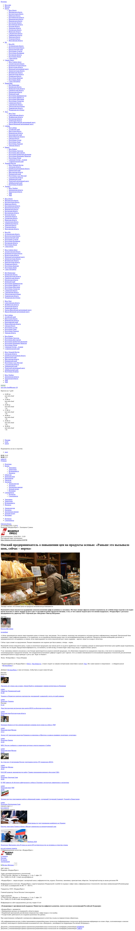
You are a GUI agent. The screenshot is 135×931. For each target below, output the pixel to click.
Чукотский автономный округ (19, 181)
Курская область (14, 26)
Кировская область (15, 87)
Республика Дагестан (16, 151)
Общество (8, 475)
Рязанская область (15, 32)
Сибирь (7, 126)
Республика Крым (15, 56)
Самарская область (15, 103)
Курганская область (15, 119)
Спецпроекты (9, 492)
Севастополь (13, 58)
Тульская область (14, 39)
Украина (11, 701)
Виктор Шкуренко (7, 629)
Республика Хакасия (16, 144)
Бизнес (7, 466)
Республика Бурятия (15, 184)
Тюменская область (15, 120)
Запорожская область (16, 190)
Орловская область (15, 30)
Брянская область (14, 16)
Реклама (7, 440)
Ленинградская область (17, 71)
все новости (5, 808)
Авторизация (5, 861)
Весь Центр (13, 10)
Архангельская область (16, 64)
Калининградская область (17, 65)
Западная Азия (13, 777)
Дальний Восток (10, 163)
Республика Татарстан (16, 101)
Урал (6, 112)
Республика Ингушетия (17, 152)
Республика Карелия (16, 78)
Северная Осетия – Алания (18, 160)
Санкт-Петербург (14, 81)
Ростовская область (15, 55)
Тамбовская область (15, 35)
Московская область (15, 12)
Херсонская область (15, 192)
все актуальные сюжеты (9, 848)
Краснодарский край (16, 49)
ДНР (10, 195)
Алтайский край (14, 129)
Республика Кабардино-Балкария (20, 154)
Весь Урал (12, 113)
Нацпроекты (9, 478)
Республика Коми (15, 80)
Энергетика (13, 469)
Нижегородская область (17, 88)
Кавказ (7, 147)
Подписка (12, 494)
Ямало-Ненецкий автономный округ (21, 124)
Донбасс (7, 186)
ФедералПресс (7, 665)
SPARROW (80, 927)
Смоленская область (15, 33)
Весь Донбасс (13, 188)
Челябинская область (16, 117)
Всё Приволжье (14, 85)
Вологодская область (16, 67)
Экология (8, 480)
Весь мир (8, 5)
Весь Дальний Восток (16, 165)
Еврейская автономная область (19, 168)
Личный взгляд (14, 489)
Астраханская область (16, 46)
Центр (7, 8)
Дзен (85, 664)
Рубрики (4, 461)
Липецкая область (15, 28)
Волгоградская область (16, 48)
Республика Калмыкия (16, 53)
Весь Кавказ (13, 149)
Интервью (12, 491)
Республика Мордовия (16, 99)
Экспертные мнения (15, 487)
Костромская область (16, 24)
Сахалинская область (16, 177)
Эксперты (8, 482)
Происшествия (10, 476)
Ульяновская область (16, 108)
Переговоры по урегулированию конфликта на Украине (46, 823)
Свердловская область (16, 115)
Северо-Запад (9, 60)
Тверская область (14, 37)
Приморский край (15, 174)
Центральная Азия (14, 804)
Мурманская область (16, 72)
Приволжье (8, 83)
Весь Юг (12, 44)
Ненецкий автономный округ (19, 69)
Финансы (12, 473)
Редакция (4, 860)
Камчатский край (14, 170)
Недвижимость (14, 471)
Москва (7, 7)
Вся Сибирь (13, 128)
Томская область (14, 145)
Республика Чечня (15, 158)
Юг (6, 42)
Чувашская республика (16, 110)
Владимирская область (16, 17)
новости (3, 459)
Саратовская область (16, 104)
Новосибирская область (17, 136)
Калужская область (15, 23)
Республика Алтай (15, 140)
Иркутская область (15, 131)
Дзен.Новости (36, 664)
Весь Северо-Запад (15, 62)
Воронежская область (16, 19)
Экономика (12, 468)
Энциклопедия (14, 484)
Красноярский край (15, 135)
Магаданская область (16, 172)
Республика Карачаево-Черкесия (20, 156)
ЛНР (10, 193)
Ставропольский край (16, 161)
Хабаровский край (15, 179)
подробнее (4, 632)
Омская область (14, 138)
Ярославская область (16, 40)
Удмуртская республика (17, 106)
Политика (8, 464)
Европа (10, 740)
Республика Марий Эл (16, 97)
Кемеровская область (16, 133)
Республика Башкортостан (17, 96)
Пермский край (14, 94)
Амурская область (15, 167)
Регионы (4, 1)
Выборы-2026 (32, 841)
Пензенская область (15, 92)
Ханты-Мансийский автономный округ (22, 122)
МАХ (29, 664)
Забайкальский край (15, 183)
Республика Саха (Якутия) (18, 176)
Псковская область (15, 76)
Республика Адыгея (15, 51)
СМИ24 (79, 928)
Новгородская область (16, 74)
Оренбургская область (16, 90)
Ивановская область (15, 21)
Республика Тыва (14, 142)
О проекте (4, 856)
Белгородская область (16, 14)
